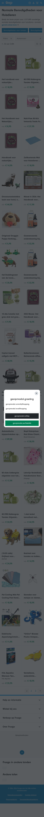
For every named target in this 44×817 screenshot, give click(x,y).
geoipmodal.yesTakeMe (22, 423)
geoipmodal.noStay (22, 416)
